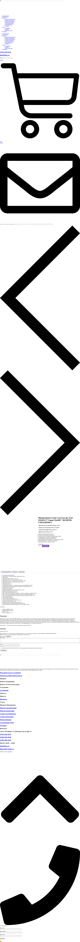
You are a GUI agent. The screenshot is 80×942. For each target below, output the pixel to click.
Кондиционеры (5, 15)
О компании (7, 28)
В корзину (45, 545)
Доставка (7, 26)
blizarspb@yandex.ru (7, 749)
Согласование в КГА (7, 722)
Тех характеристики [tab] (6, 571)
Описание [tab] (15, 571)
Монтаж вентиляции (9, 20)
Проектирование (8, 24)
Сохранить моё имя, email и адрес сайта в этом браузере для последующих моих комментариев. (22, 648)
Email (1, 646)
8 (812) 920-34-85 (5, 52)
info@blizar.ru (4, 55)
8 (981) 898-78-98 (5, 740)
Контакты (4, 31)
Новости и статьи (8, 30)
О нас (3, 27)
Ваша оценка (3, 636)
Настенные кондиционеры (9, 224)
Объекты (7, 29)
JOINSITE (10, 751)
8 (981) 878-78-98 (5, 737)
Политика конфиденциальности (11, 675)
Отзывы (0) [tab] (21, 571)
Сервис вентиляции (9, 22)
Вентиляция (5, 17)
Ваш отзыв (2, 637)
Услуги (4, 18)
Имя (1, 644)
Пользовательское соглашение (10, 673)
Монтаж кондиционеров (10, 19)
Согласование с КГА (9, 23)
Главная (1, 224)
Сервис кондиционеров (10, 21)
